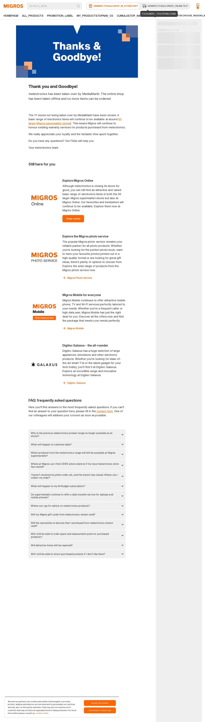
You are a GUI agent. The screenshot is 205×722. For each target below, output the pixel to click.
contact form (105, 411)
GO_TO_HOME (13, 6)
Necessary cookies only (100, 710)
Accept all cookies (99, 703)
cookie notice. (42, 713)
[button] (77, 434)
